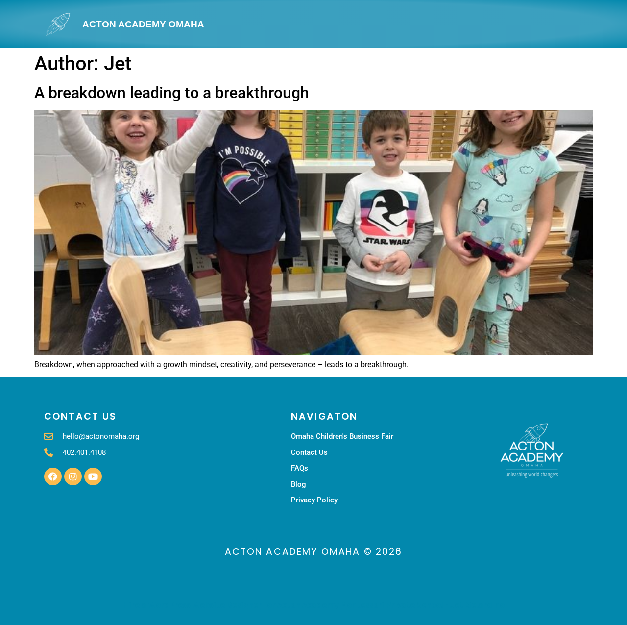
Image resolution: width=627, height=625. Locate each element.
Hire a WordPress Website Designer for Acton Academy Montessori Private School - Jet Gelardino (314, 604)
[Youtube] (93, 476)
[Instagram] (73, 476)
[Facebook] (53, 476)
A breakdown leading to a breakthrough (171, 92)
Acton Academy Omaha (143, 24)
